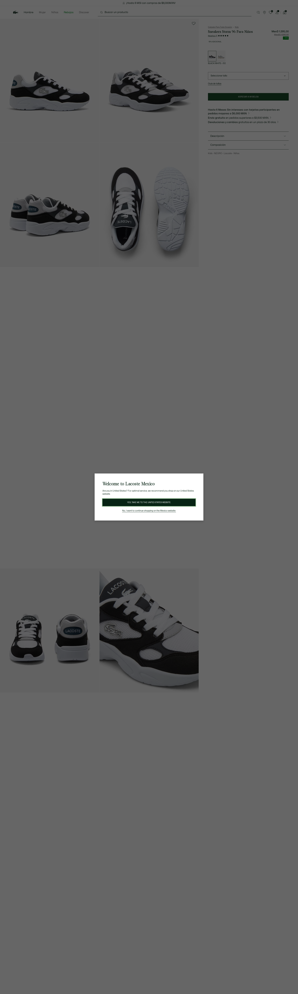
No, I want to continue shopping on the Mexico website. (149, 511)
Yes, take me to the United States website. (149, 502)
